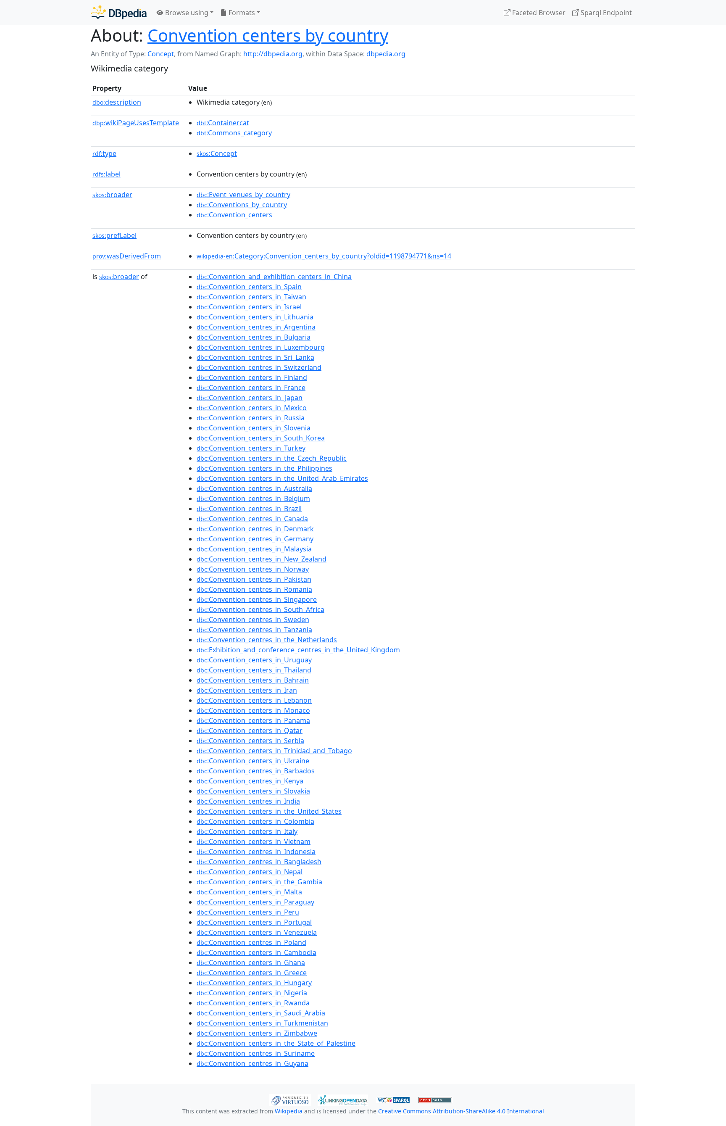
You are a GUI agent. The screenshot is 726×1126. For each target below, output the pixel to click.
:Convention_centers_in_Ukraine (253, 760)
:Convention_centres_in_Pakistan (254, 579)
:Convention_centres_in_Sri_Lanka (255, 357)
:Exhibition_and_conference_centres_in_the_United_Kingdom (298, 649)
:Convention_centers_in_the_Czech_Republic (272, 458)
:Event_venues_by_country (243, 194)
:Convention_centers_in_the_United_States (269, 811)
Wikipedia (288, 1111)
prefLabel (114, 235)
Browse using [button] (185, 12)
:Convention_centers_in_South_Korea (261, 438)
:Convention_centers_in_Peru (248, 912)
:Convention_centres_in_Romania (254, 589)
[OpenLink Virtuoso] (290, 1099)
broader (112, 194)
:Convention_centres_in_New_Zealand (261, 559)
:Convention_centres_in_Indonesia (256, 851)
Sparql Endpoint (605, 12)
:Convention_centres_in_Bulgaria (253, 337)
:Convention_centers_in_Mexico (252, 407)
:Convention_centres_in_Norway (253, 569)
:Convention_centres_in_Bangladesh (259, 861)
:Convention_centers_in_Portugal (254, 922)
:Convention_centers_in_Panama (253, 720)
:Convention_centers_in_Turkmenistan (262, 1023)
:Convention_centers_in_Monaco (253, 710)
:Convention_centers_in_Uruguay (254, 660)
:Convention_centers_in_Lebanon (254, 700)
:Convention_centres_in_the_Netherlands (267, 639)
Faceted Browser (538, 12)
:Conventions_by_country (242, 204)
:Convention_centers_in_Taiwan (251, 296)
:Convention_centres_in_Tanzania (254, 629)
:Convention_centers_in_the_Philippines (264, 468)
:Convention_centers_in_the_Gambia (259, 881)
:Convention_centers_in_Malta (249, 892)
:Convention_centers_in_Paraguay (255, 902)
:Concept (217, 153)
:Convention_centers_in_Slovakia (253, 791)
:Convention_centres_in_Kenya (250, 781)
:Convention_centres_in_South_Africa (260, 609)
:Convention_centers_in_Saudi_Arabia (261, 1013)
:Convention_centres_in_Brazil (249, 508)
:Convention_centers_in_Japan (249, 397)
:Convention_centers (234, 214)
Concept (160, 53)
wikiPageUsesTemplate (135, 122)
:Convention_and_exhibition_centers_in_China (274, 276)
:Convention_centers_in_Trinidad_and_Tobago (274, 750)
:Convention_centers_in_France (251, 387)
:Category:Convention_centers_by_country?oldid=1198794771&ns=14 (324, 256)
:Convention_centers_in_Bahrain (253, 680)
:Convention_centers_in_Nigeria (252, 992)
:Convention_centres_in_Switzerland (259, 367)
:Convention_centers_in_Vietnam (253, 841)
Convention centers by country (267, 35)
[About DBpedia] (119, 12)
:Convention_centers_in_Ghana (251, 962)
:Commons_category (234, 132)
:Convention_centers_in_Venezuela (257, 932)
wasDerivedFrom (126, 256)
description (116, 102)
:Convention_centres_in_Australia (254, 488)
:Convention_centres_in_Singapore (257, 599)
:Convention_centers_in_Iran (247, 690)
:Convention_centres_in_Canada (252, 518)
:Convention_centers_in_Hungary (254, 982)
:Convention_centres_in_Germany (255, 538)
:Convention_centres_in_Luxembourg (261, 347)
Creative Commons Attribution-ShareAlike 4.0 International (461, 1111)
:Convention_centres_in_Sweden (253, 619)
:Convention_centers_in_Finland (252, 377)
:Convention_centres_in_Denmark (255, 528)
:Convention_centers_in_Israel (249, 306)
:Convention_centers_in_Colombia (255, 821)
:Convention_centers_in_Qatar (249, 730)
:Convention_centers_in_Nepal (249, 871)
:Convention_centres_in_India (248, 801)
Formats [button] (241, 12)
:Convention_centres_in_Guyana (252, 1063)
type (104, 153)
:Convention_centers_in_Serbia (250, 740)
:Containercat (223, 122)
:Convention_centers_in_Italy (247, 831)
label (106, 174)
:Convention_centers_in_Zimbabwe (257, 1033)
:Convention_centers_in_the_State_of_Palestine (276, 1043)
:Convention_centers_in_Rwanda (253, 1002)
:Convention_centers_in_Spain (249, 286)
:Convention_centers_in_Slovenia (253, 427)
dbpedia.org (385, 53)
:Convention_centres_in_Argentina (256, 327)
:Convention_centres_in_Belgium (253, 498)
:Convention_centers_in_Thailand (254, 670)
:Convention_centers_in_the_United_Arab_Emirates (282, 478)
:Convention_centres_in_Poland (251, 942)
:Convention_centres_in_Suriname (256, 1053)
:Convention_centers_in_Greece (252, 972)
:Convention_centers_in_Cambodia (256, 952)
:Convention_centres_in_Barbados (256, 770)
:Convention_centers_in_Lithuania (255, 317)
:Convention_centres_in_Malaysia (254, 549)
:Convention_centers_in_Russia (251, 417)
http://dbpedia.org (272, 53)
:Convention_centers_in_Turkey (251, 448)
